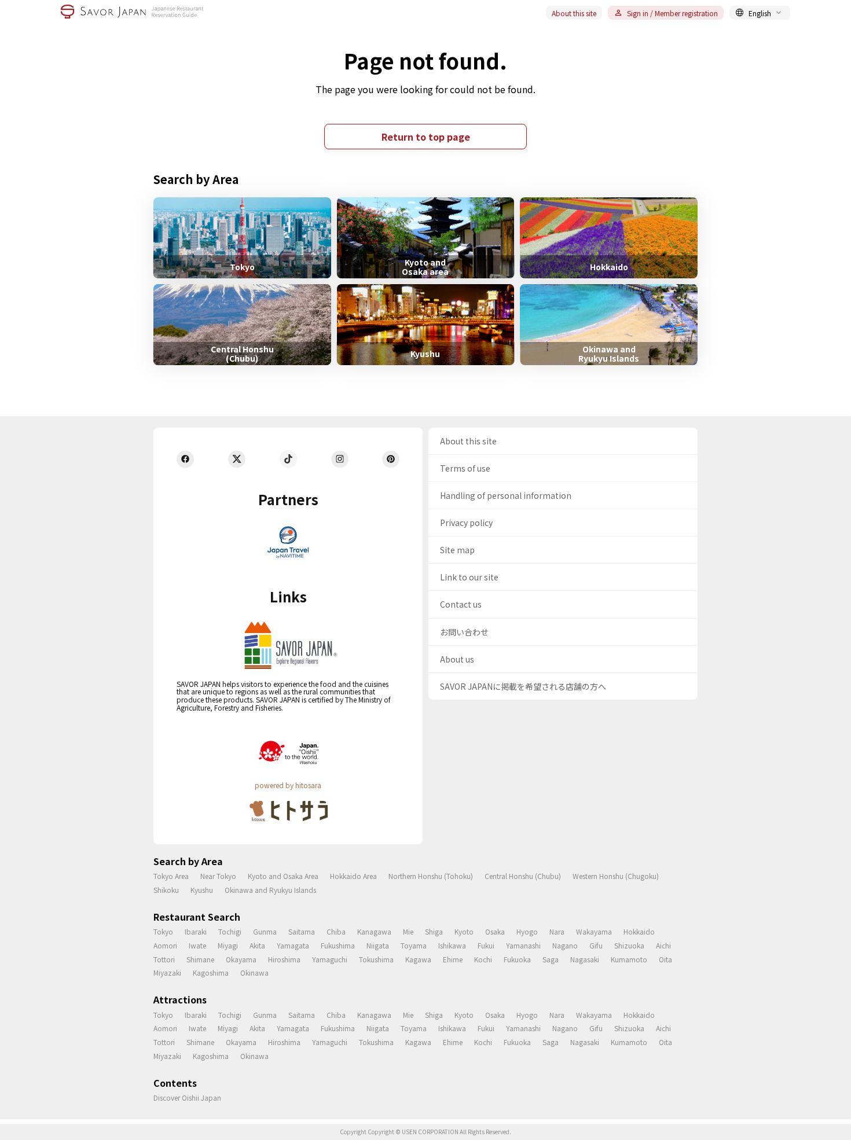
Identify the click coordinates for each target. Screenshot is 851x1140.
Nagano (565, 945)
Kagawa (418, 959)
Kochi (483, 959)
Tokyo (163, 931)
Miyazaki (167, 972)
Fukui (486, 945)
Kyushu (201, 890)
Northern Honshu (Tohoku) (430, 876)
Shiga (434, 931)
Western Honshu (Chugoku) (616, 876)
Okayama (241, 959)
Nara (556, 931)
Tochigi (229, 931)
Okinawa (254, 972)
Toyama (414, 945)
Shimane (200, 959)
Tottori (164, 959)
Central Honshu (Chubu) (523, 876)
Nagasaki (584, 959)
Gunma (265, 931)
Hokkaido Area (353, 876)
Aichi (663, 945)
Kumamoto (629, 959)
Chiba (336, 931)
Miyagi (228, 945)
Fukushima (338, 945)
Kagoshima (211, 972)
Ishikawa (452, 945)
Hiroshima (284, 959)
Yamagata (293, 945)
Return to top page (426, 137)
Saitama (301, 931)
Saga (550, 959)
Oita (665, 959)
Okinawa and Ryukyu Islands (270, 890)
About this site (574, 13)
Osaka (495, 931)
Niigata (377, 945)
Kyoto (464, 931)
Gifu (596, 945)
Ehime (453, 959)
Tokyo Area (171, 876)
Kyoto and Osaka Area (283, 876)
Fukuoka (517, 959)
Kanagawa (374, 931)
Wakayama (594, 931)
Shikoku (166, 890)
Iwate (197, 945)
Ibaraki (196, 931)
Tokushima (376, 959)
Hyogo (527, 931)
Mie (408, 931)
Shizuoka (629, 945)
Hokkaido (639, 931)
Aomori (165, 945)
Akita (257, 945)
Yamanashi (523, 945)
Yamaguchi (329, 959)
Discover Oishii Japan (187, 1097)
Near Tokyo (218, 876)
